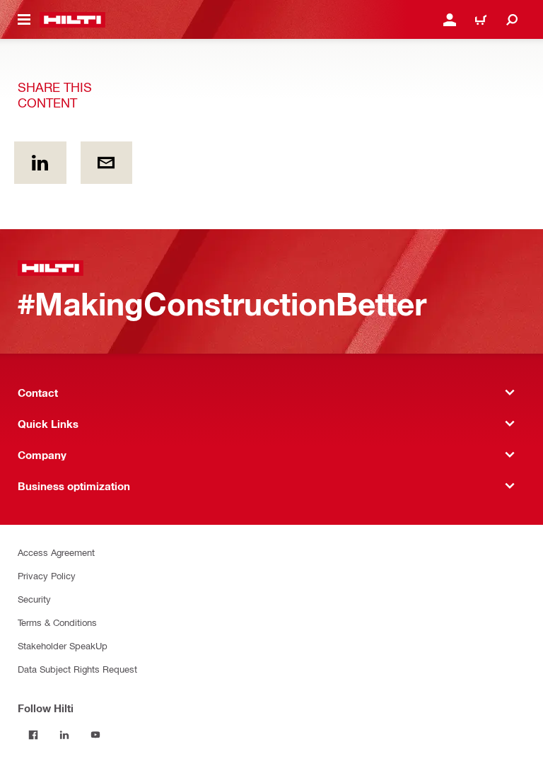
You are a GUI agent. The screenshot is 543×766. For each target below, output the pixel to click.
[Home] (72, 20)
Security (34, 598)
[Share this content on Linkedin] (40, 162)
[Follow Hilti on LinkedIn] (64, 734)
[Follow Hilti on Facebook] (33, 734)
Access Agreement (56, 552)
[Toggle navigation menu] (24, 19)
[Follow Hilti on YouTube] (95, 734)
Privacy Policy (47, 575)
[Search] (511, 19)
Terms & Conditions (57, 622)
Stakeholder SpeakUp (62, 645)
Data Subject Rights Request (77, 668)
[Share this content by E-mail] (107, 162)
